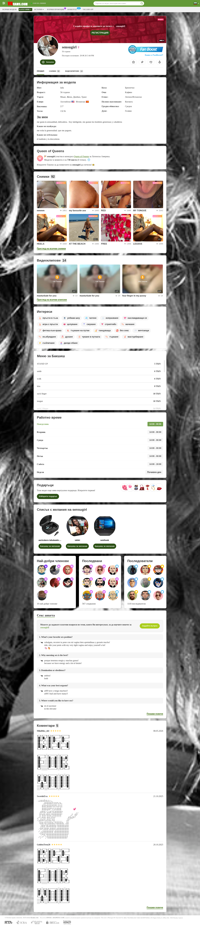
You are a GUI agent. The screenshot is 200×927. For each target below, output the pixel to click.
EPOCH (48, 917)
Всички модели (9, 9)
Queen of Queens (81, 156)
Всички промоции (55, 9)
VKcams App (88, 9)
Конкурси (72, 9)
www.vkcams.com (32, 918)
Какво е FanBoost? (154, 55)
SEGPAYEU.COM (58, 917)
